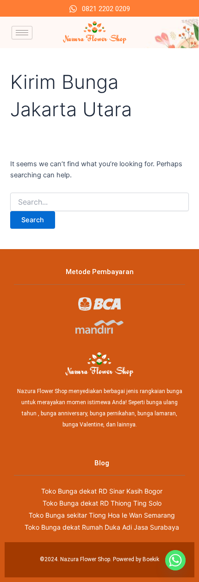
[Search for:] (99, 202)
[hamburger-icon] (22, 32)
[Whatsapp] (175, 560)
